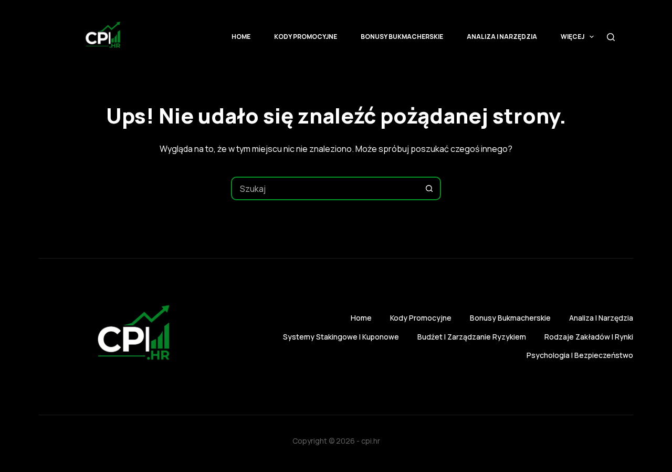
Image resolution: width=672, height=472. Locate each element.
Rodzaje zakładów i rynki (588, 337)
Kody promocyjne (305, 36)
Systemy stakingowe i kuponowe (341, 337)
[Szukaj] (611, 37)
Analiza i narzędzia (502, 36)
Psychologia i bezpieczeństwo (580, 355)
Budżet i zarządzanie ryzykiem (471, 337)
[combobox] (325, 188)
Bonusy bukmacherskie (402, 36)
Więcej (572, 36)
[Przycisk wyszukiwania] (429, 188)
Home (241, 36)
